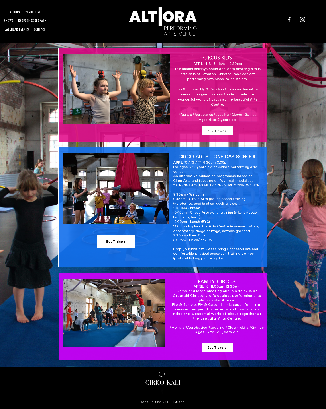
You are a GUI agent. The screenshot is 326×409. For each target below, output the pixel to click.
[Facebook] (289, 19)
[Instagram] (302, 19)
